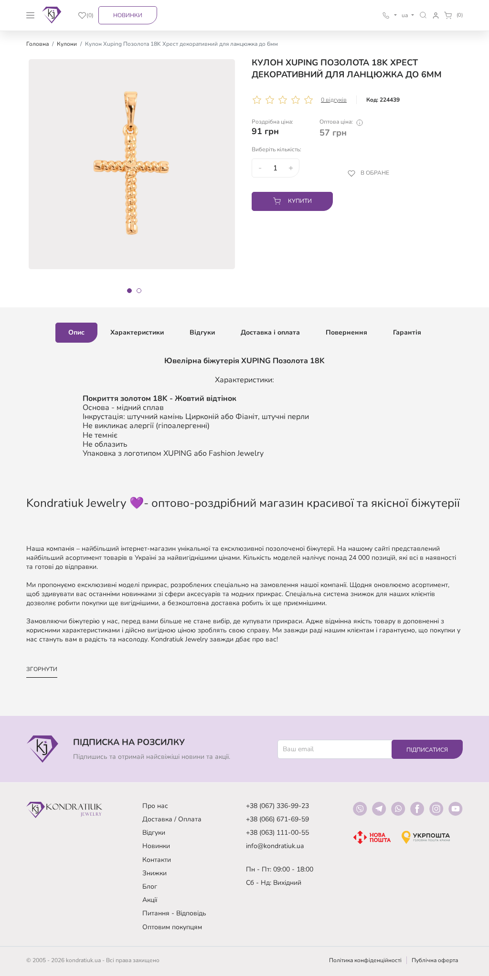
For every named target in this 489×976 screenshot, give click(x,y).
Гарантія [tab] (407, 332)
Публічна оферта (435, 960)
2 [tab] (139, 290)
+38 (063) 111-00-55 (277, 832)
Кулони (67, 44)
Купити (300, 201)
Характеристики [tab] (137, 332)
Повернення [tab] (346, 332)
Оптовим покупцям (172, 927)
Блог (149, 886)
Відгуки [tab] (202, 332)
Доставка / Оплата (172, 819)
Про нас (155, 805)
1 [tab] (129, 290)
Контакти (156, 859)
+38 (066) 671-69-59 (277, 819)
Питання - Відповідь (174, 913)
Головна (37, 44)
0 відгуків (334, 100)
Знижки (154, 873)
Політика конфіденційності (365, 960)
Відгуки (153, 832)
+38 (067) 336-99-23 (277, 805)
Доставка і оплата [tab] (270, 332)
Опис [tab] (76, 332)
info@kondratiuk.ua (275, 845)
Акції (149, 899)
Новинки (127, 15)
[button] (423, 15)
